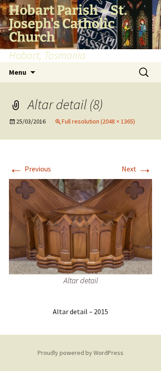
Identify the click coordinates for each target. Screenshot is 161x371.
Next (137, 168)
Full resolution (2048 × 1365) (98, 121)
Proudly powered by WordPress (80, 353)
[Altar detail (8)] (80, 226)
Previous (30, 168)
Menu (17, 72)
